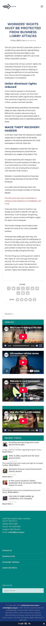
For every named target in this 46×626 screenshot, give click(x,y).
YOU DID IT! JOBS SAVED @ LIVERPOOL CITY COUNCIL (21, 497)
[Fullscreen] (41, 345)
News (24, 40)
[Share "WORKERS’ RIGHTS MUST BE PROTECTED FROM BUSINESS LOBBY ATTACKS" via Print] (27, 293)
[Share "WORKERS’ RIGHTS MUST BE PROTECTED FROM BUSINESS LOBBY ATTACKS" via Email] (23, 293)
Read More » (7, 452)
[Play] (5, 345)
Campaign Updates (10, 562)
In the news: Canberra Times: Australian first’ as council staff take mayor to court (25, 483)
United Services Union (30, 605)
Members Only (8, 556)
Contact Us (7, 550)
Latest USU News (9, 568)
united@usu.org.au (16, 532)
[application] (23, 336)
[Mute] (37, 345)
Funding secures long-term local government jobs (24, 443)
